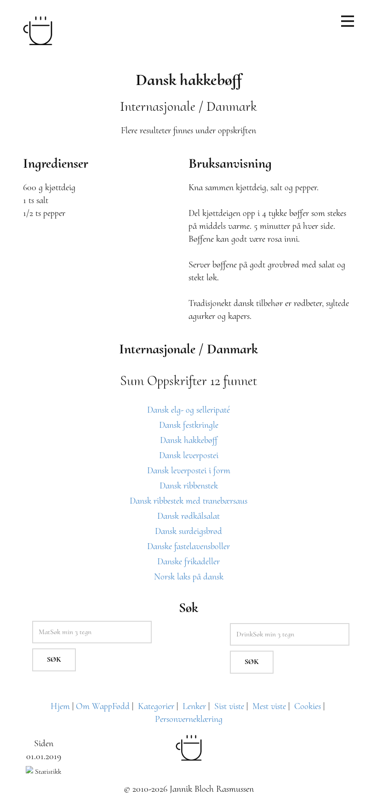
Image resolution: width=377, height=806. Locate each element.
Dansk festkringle (188, 425)
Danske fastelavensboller (188, 546)
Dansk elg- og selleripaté (188, 409)
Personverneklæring (189, 719)
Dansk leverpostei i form (188, 470)
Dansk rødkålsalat (188, 516)
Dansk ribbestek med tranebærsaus (188, 500)
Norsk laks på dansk (188, 576)
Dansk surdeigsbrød (188, 531)
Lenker (194, 706)
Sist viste (229, 706)
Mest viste (269, 706)
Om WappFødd (103, 706)
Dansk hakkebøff (188, 440)
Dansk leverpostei (188, 455)
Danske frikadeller (188, 561)
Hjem (60, 706)
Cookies (307, 706)
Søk (54, 659)
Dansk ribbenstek (189, 485)
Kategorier (156, 706)
